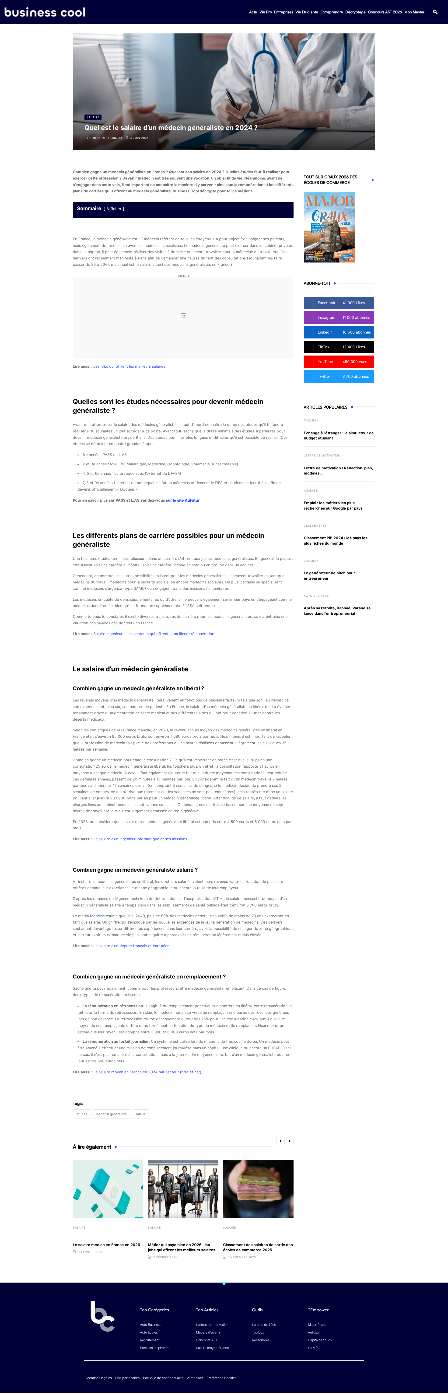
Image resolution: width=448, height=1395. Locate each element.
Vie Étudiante (306, 12)
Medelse (97, 915)
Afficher (113, 208)
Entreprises (283, 12)
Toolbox (311, 420)
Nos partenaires (127, 1378)
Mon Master (414, 12)
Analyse (311, 490)
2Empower (195, 1378)
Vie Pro (265, 12)
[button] (435, 12)
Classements (315, 525)
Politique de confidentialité (163, 1378)
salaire (140, 1114)
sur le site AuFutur (183, 500)
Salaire (79, 1227)
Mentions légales (99, 1378)
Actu (253, 12)
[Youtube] (341, 1373)
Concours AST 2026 (385, 12)
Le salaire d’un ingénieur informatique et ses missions (140, 839)
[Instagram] (359, 1373)
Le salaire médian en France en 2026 (106, 1244)
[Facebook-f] (332, 1373)
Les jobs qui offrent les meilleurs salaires (129, 366)
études (82, 1114)
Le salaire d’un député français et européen (131, 945)
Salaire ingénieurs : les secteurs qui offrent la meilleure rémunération (153, 633)
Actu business (316, 595)
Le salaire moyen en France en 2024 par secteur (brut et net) (147, 1072)
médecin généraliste (111, 1114)
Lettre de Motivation (322, 455)
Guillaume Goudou (105, 138)
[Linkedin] (359, 1376)
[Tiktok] (350, 1373)
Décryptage (355, 12)
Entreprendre (331, 12)
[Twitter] (323, 1373)
